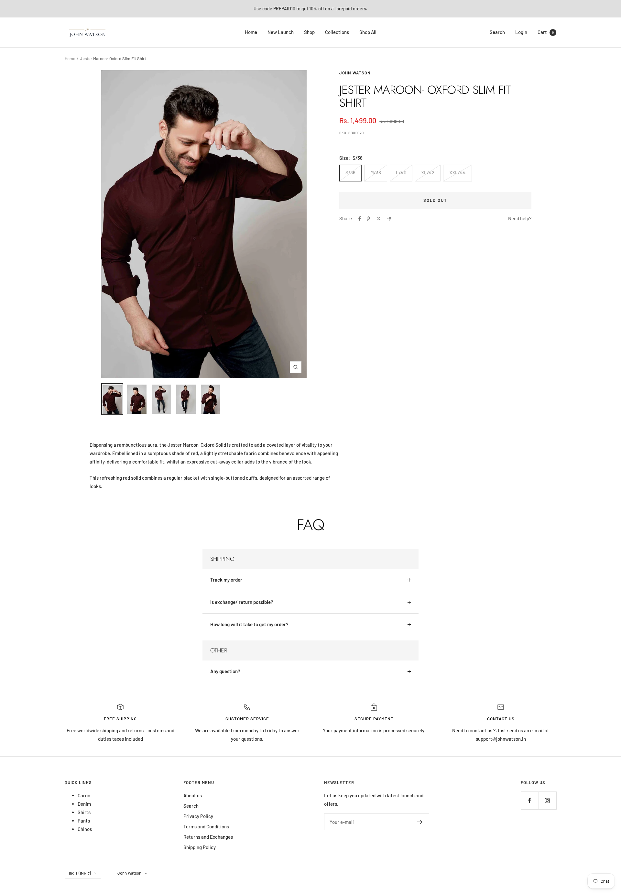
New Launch (280, 32)
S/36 (350, 172)
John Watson (355, 72)
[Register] (420, 822)
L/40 (401, 172)
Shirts (84, 812)
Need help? (519, 218)
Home (251, 32)
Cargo (84, 795)
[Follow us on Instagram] (547, 800)
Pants (84, 821)
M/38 (375, 172)
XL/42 (427, 172)
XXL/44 (457, 172)
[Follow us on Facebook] (530, 800)
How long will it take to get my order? (249, 624)
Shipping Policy (199, 847)
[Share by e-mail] (389, 219)
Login (521, 32)
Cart (546, 32)
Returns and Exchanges (208, 837)
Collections (337, 32)
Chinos (85, 829)
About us (192, 795)
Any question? (225, 671)
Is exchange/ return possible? (241, 602)
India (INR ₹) (80, 873)
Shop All (367, 32)
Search (497, 32)
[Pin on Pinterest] (368, 218)
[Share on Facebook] (359, 218)
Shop (309, 32)
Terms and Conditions (206, 826)
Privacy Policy (198, 816)
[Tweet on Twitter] (378, 218)
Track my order (226, 580)
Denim (84, 804)
